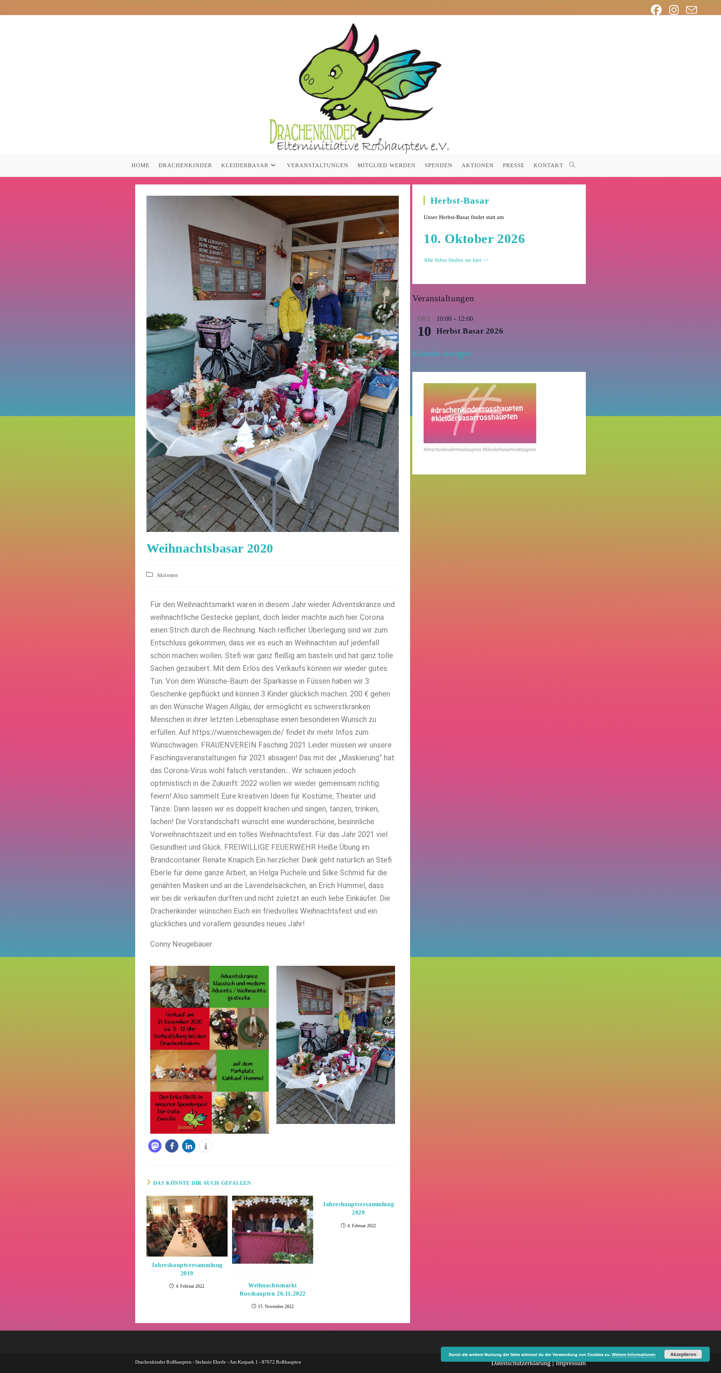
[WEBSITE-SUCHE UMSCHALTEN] (572, 165)
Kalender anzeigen (441, 353)
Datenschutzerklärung (521, 1363)
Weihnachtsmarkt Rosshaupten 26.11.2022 (273, 1289)
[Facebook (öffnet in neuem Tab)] (656, 10)
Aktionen (167, 575)
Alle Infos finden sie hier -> (456, 260)
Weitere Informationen (634, 1354)
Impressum (571, 1363)
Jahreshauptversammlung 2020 (358, 1208)
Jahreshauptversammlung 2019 (187, 1269)
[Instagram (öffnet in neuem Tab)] (673, 10)
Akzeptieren (683, 1354)
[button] (154, 1145)
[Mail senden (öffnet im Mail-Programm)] (689, 10)
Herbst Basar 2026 (469, 330)
